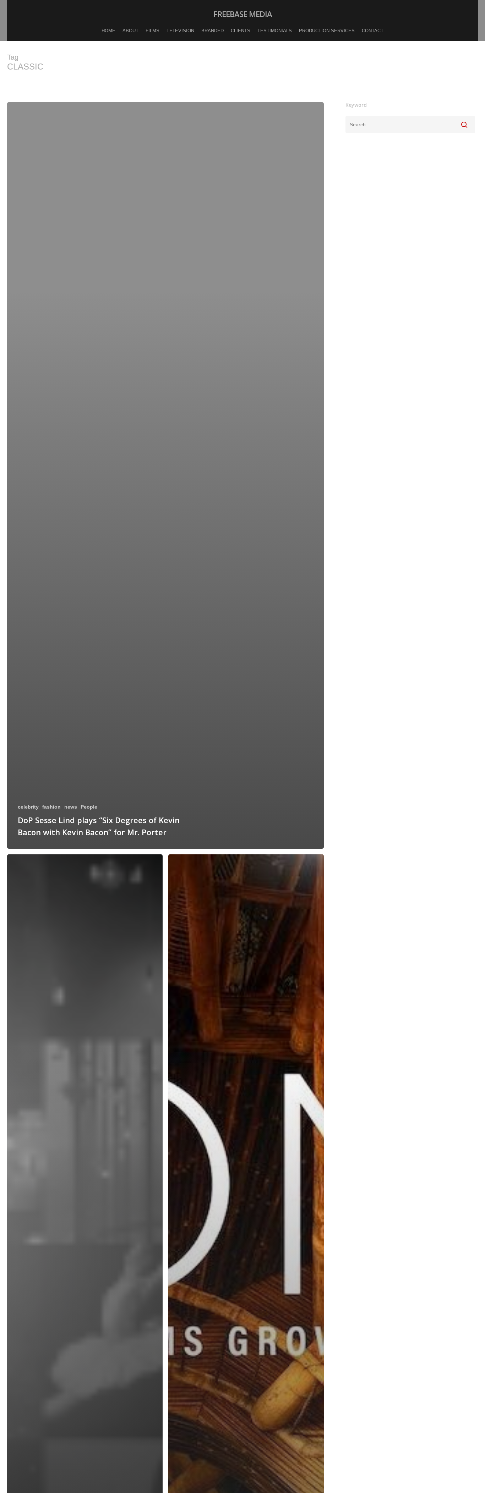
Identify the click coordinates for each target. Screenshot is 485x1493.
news (70, 807)
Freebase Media (242, 14)
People (89, 807)
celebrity (28, 807)
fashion (51, 807)
